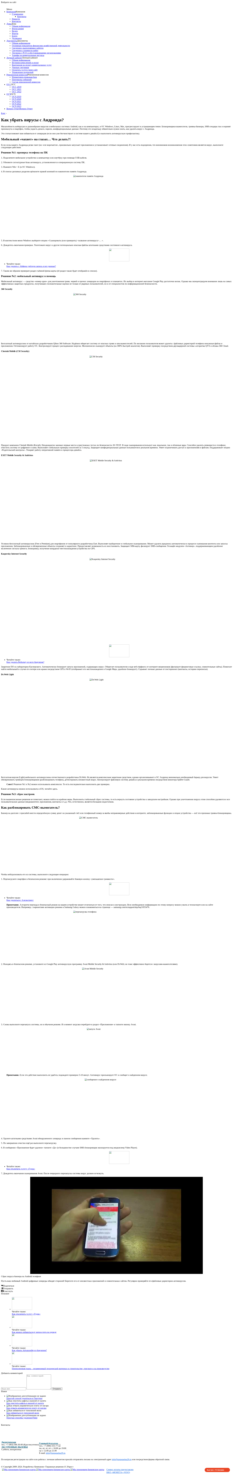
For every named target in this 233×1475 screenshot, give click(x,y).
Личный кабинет (14, 58)
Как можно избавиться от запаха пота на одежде (34, 1332)
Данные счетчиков (20, 67)
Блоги (14, 36)
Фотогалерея (18, 28)
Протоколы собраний (22, 79)
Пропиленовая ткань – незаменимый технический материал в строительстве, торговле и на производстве (60, 1368)
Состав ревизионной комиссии (26, 82)
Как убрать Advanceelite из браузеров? (29, 1350)
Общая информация (21, 26)
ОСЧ (8, 94)
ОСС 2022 (16, 92)
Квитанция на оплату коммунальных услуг (32, 65)
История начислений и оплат (25, 62)
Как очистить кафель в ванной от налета (25, 1403)
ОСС (8, 84)
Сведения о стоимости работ (25, 50)
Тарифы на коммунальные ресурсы (28, 55)
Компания (11, 12)
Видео (15, 31)
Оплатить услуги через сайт (25, 70)
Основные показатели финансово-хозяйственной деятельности (41, 45)
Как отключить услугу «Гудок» (20, 1169)
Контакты (21, 16)
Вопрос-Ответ (13, 109)
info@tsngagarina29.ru (55, 1453)
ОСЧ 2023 (16, 106)
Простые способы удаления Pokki (21, 1418)
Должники (17, 38)
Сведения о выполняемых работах (28, 48)
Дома (8, 24)
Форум (15, 33)
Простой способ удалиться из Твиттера (24, 1398)
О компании (17, 14)
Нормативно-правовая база (24, 77)
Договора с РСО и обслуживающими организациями (36, 53)
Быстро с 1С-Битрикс (215, 1470)
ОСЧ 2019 (16, 96)
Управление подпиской (22, 72)
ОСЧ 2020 (16, 99)
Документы (11, 41)
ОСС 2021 (16, 89)
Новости (16, 19)
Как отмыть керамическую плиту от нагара (26, 1408)
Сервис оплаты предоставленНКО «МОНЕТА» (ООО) (119, 1471)
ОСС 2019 (16, 87)
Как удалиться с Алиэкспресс (20, 900)
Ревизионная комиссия (17, 75)
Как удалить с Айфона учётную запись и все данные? (31, 266)
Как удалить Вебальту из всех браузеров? (25, 662)
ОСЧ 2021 (16, 101)
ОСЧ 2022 (16, 104)
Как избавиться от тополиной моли (22, 1413)
